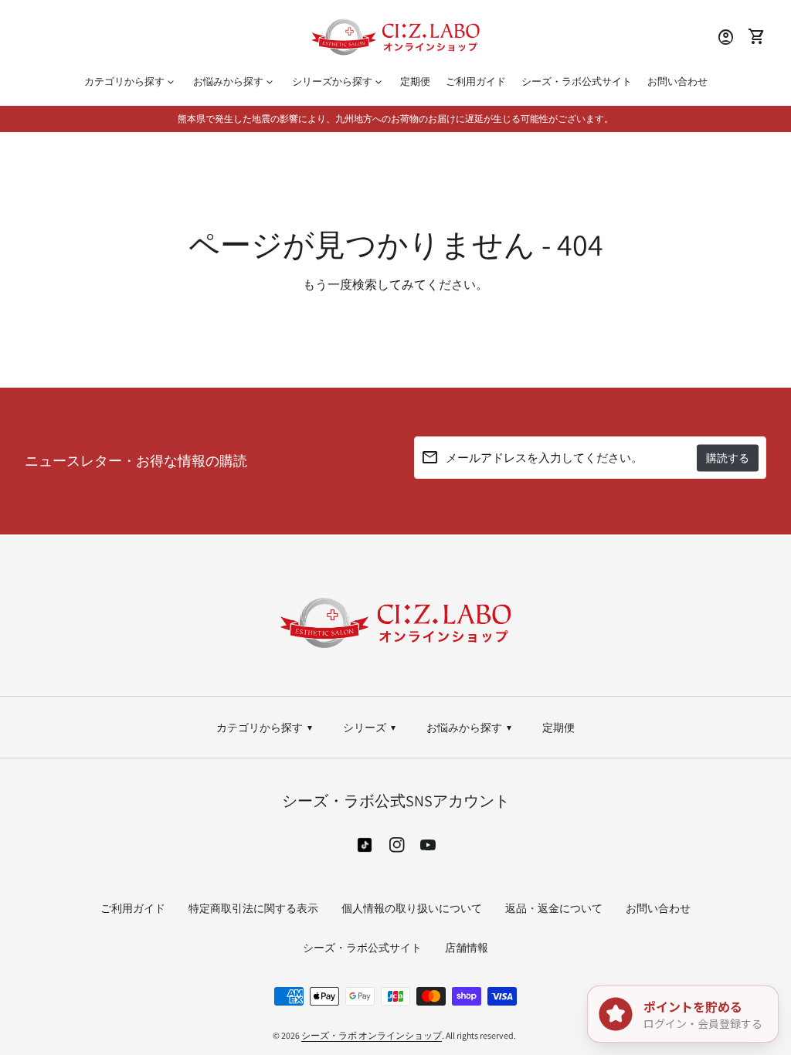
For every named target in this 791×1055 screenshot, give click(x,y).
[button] (395, 623)
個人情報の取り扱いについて (411, 908)
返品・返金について (554, 908)
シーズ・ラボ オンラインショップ (371, 1035)
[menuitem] (264, 728)
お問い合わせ (677, 81)
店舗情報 (466, 948)
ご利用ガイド (476, 81)
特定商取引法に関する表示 (253, 908)
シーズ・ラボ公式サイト (580, 85)
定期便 (415, 81)
